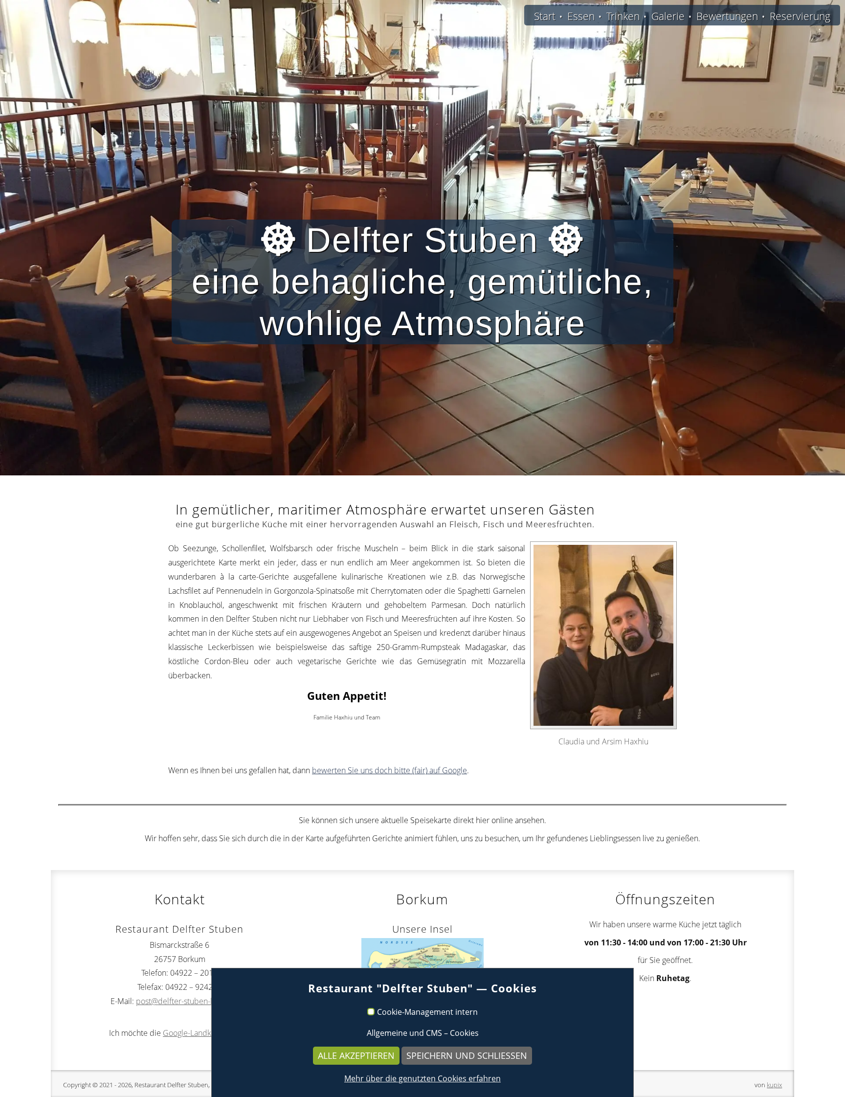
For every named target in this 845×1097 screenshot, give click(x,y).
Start (545, 16)
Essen (581, 16)
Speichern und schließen (466, 1055)
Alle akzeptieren (356, 1055)
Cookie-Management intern (427, 1012)
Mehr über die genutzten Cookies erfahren (422, 1078)
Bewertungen (727, 16)
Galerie (668, 16)
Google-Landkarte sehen (205, 1033)
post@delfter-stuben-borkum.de (192, 1001)
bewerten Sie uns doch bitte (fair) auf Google (389, 770)
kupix (774, 1084)
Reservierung (800, 16)
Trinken (623, 16)
